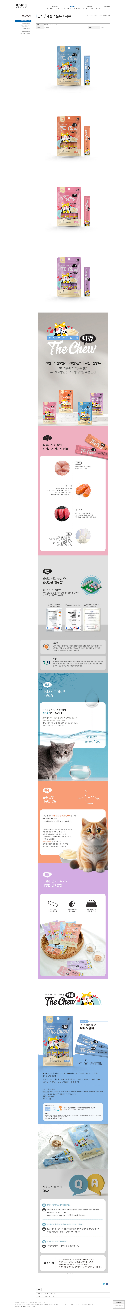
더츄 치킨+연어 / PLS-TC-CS (46, 1296)
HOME (95, 2)
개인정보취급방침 (24, 1303)
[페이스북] (107, 1283)
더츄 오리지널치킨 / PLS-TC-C (46, 1293)
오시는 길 (44, 1303)
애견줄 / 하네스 (77, 8)
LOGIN (99, 2)
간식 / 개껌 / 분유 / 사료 (49, 8)
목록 (39, 1289)
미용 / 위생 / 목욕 (59, 8)
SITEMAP (108, 2)
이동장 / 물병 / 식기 (68, 8)
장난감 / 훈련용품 (85, 8)
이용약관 (17, 1303)
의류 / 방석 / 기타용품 (95, 8)
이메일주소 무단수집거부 (35, 1303)
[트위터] (104, 1283)
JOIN (103, 2)
